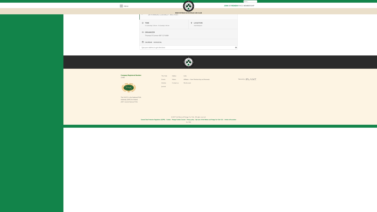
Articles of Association (230, 119)
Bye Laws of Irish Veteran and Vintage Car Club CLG (209, 119)
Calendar (148, 42)
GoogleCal (158, 42)
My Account (187, 83)
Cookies (168, 119)
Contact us (175, 83)
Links (185, 76)
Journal (163, 86)
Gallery (174, 76)
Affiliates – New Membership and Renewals (197, 79)
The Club (164, 76)
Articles (163, 83)
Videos (174, 79)
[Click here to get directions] (235, 47)
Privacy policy (190, 119)
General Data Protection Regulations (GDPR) (153, 119)
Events (163, 79)
